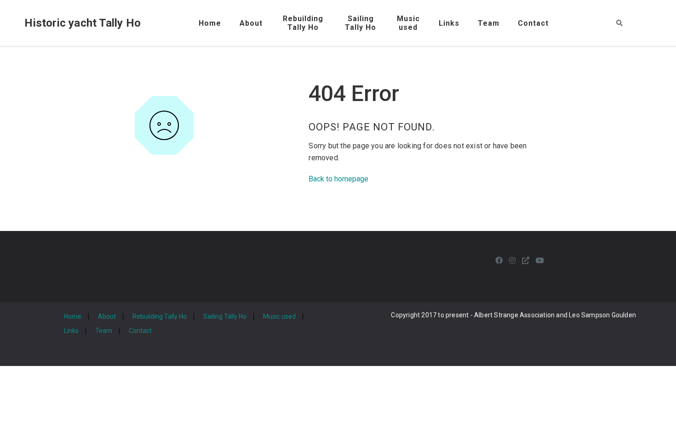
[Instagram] (512, 261)
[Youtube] (540, 261)
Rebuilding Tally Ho (159, 316)
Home (210, 23)
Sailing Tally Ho (224, 316)
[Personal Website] (525, 261)
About (251, 23)
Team (488, 23)
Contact (533, 23)
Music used (279, 316)
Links (449, 23)
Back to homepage (338, 178)
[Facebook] (499, 261)
